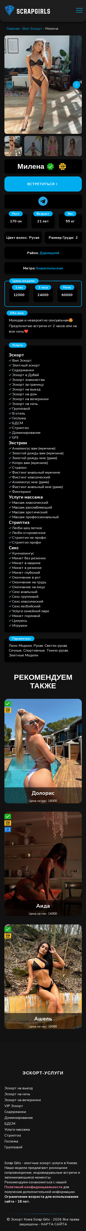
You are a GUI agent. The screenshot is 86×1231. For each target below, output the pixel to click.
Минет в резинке (27, 567)
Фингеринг (21, 491)
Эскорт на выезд (26, 389)
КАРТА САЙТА (54, 1224)
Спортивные (34, 650)
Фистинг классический (31, 477)
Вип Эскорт (32, 28)
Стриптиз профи (26, 542)
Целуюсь (19, 620)
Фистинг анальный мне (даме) (37, 487)
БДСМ (17, 423)
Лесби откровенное (29, 532)
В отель (18, 413)
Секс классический (27, 601)
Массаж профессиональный (35, 517)
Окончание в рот (26, 577)
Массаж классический (30, 502)
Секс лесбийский (26, 606)
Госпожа (19, 418)
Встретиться (40, 184)
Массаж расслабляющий (32, 507)
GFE (15, 437)
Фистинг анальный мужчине (36, 472)
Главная (13, 28)
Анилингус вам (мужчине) (34, 448)
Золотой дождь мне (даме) (34, 458)
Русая (38, 645)
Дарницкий (49, 253)
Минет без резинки (29, 558)
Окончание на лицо (28, 587)
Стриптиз (20, 427)
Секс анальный (24, 591)
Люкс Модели (20, 645)
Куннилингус (23, 553)
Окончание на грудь (29, 582)
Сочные (15, 650)
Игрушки (19, 625)
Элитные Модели (23, 655)
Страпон (19, 467)
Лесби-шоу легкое (27, 528)
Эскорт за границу (28, 384)
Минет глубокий (26, 572)
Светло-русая (56, 645)
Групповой (21, 408)
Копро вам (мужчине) (30, 462)
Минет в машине (26, 563)
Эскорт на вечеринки (30, 399)
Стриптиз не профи (29, 537)
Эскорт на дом (24, 394)
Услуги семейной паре (30, 611)
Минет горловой (26, 616)
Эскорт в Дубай (25, 375)
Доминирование (26, 432)
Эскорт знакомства (28, 379)
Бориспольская (49, 268)
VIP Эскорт (13, 1106)
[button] (77, 84)
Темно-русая (57, 650)
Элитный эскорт (26, 365)
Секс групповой (25, 596)
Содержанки (23, 370)
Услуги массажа (17, 1129)
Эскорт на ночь (25, 403)
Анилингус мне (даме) (30, 482)
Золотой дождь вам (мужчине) (38, 453)
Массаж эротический (29, 512)
